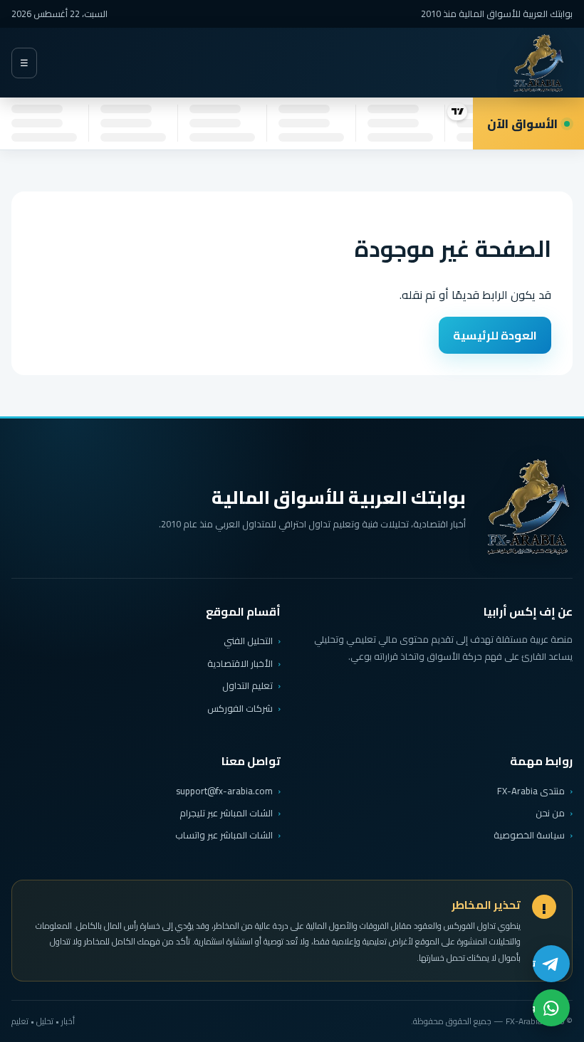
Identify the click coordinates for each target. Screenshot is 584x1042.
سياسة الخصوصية (529, 834)
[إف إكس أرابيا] (538, 63)
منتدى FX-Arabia (531, 790)
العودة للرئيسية (495, 335)
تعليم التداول (247, 685)
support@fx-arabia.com (224, 791)
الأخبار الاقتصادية (240, 663)
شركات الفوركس (240, 708)
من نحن (550, 812)
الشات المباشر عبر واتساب (224, 835)
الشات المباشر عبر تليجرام (226, 813)
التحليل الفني (248, 640)
